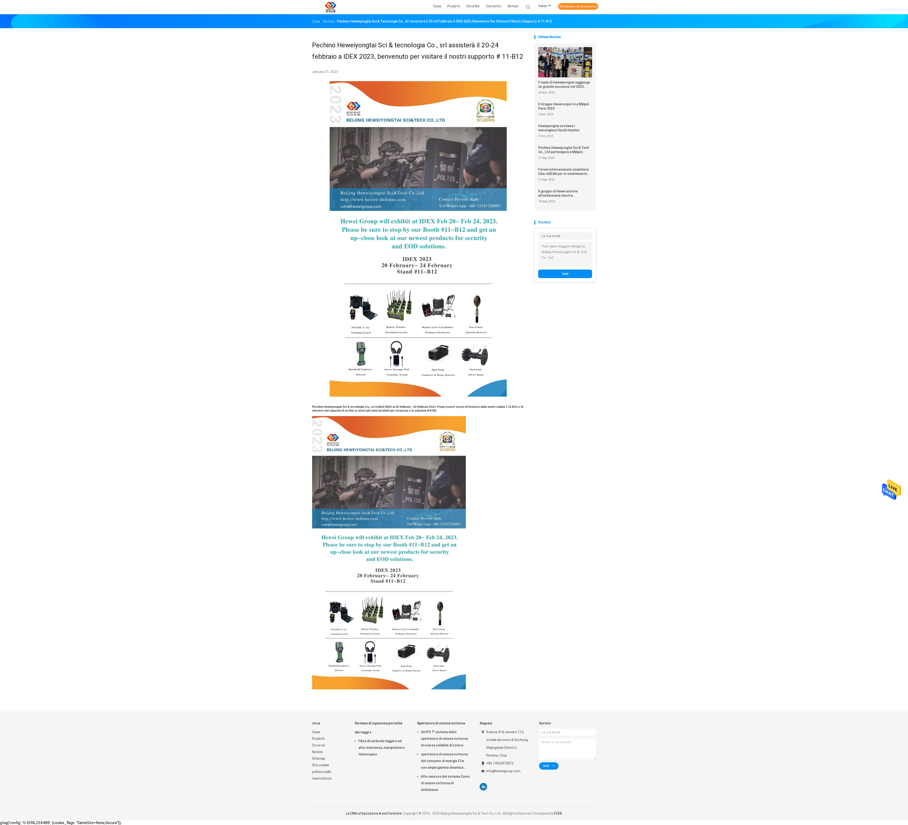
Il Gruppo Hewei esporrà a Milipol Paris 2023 (563, 106)
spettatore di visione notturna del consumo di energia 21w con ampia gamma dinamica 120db (444, 761)
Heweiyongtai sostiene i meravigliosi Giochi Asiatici (558, 128)
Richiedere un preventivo (578, 6)
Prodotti (318, 739)
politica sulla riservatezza (322, 775)
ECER (558, 813)
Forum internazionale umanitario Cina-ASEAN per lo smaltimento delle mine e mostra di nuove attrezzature (563, 172)
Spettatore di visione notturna (441, 723)
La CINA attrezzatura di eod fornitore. (374, 813)
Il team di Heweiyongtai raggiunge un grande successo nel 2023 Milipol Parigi (564, 84)
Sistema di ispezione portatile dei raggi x (378, 727)
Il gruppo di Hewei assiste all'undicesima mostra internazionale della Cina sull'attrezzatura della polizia (561, 193)
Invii (565, 274)
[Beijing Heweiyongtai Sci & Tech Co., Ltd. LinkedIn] (483, 787)
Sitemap (318, 758)
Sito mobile (320, 765)
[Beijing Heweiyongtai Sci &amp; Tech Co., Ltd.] (330, 7)
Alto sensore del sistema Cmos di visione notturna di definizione (445, 783)
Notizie (317, 752)
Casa (316, 732)
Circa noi (318, 745)
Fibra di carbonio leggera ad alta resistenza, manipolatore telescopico (381, 747)
